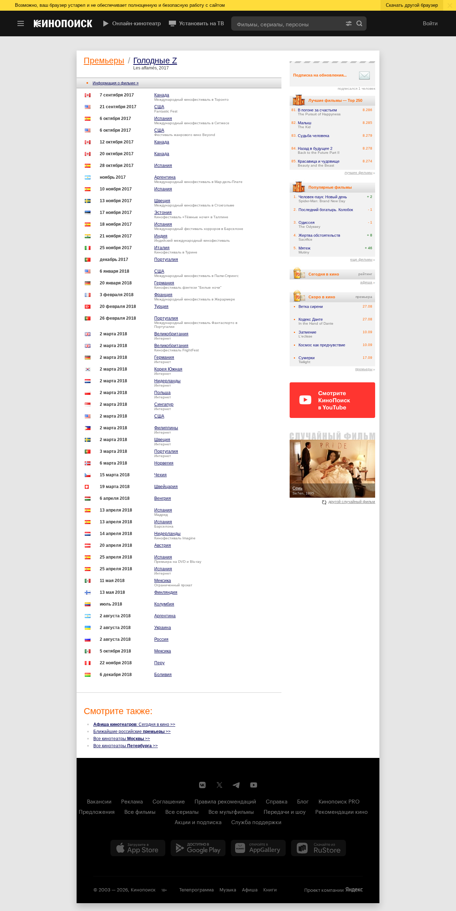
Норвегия (163, 463)
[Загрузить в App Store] (137, 848)
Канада (161, 95)
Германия (164, 283)
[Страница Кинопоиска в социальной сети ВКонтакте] (202, 785)
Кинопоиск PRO (338, 800)
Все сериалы (182, 811)
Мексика (162, 580)
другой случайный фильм (351, 501)
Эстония (163, 212)
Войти (430, 23)
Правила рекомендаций (225, 800)
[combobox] (286, 23)
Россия (161, 639)
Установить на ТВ (201, 23)
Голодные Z (155, 60)
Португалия (166, 259)
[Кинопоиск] (63, 23)
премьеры (363, 369)
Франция (163, 294)
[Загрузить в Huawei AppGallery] (258, 848)
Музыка (227, 888)
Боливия (163, 674)
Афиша (250, 888)
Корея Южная (168, 369)
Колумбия (164, 604)
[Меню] (20, 23)
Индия (160, 236)
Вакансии (99, 800)
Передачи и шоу (285, 811)
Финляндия (165, 592)
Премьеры (104, 60)
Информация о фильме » (116, 83)
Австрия (162, 545)
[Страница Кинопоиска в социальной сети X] (219, 785)
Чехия (160, 474)
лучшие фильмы (358, 172)
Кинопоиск (143, 888)
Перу (159, 662)
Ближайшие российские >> (132, 731)
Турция (161, 306)
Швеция (162, 200)
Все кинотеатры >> (121, 738)
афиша (366, 282)
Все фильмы (140, 811)
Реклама (132, 800)
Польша (162, 392)
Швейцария (166, 486)
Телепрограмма (196, 888)
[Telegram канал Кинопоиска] (236, 785)
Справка (276, 800)
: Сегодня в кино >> (134, 724)
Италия (162, 247)
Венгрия (162, 498)
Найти (359, 23)
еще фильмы (361, 259)
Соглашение (168, 800)
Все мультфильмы (231, 811)
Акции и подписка (198, 821)
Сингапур (163, 404)
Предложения (97, 811)
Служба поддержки (256, 821)
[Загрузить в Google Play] (198, 848)
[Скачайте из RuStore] (318, 848)
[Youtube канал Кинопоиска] (253, 785)
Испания (163, 118)
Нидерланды (167, 380)
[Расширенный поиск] (348, 23)
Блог (303, 800)
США (159, 106)
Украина (162, 627)
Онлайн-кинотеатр (136, 23)
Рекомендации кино (341, 811)
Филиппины (166, 427)
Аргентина (165, 177)
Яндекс (354, 889)
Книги (270, 888)
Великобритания (171, 333)
